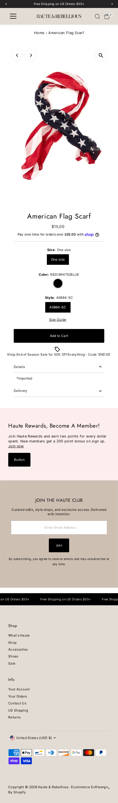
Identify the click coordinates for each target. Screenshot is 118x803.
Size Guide (57, 319)
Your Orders (17, 696)
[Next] (30, 55)
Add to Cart (59, 336)
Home (39, 32)
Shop (12, 642)
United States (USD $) (34, 738)
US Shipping (18, 710)
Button (19, 460)
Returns (14, 717)
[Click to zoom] (101, 55)
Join (59, 545)
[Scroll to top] (107, 787)
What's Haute (19, 635)
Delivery (20, 391)
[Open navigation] (13, 16)
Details (19, 367)
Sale (11, 663)
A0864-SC (57, 307)
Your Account (19, 689)
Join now (16, 446)
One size (58, 259)
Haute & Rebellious (53, 787)
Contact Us (17, 703)
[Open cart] (107, 16)
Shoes (13, 656)
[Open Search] (97, 16)
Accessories (18, 649)
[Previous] (17, 55)
